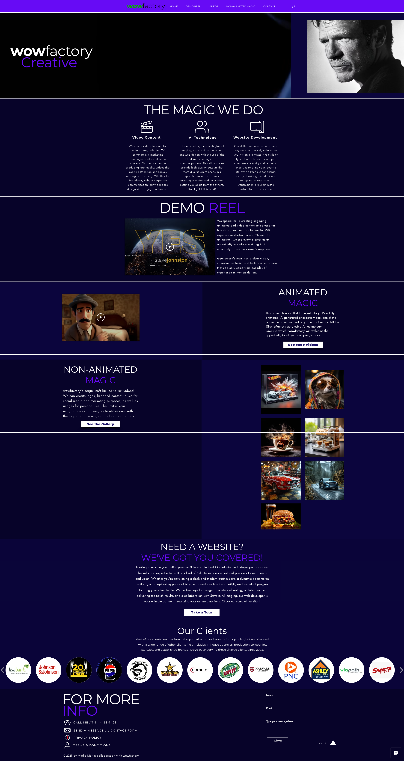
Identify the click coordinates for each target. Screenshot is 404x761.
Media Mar (85, 755)
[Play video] (170, 247)
